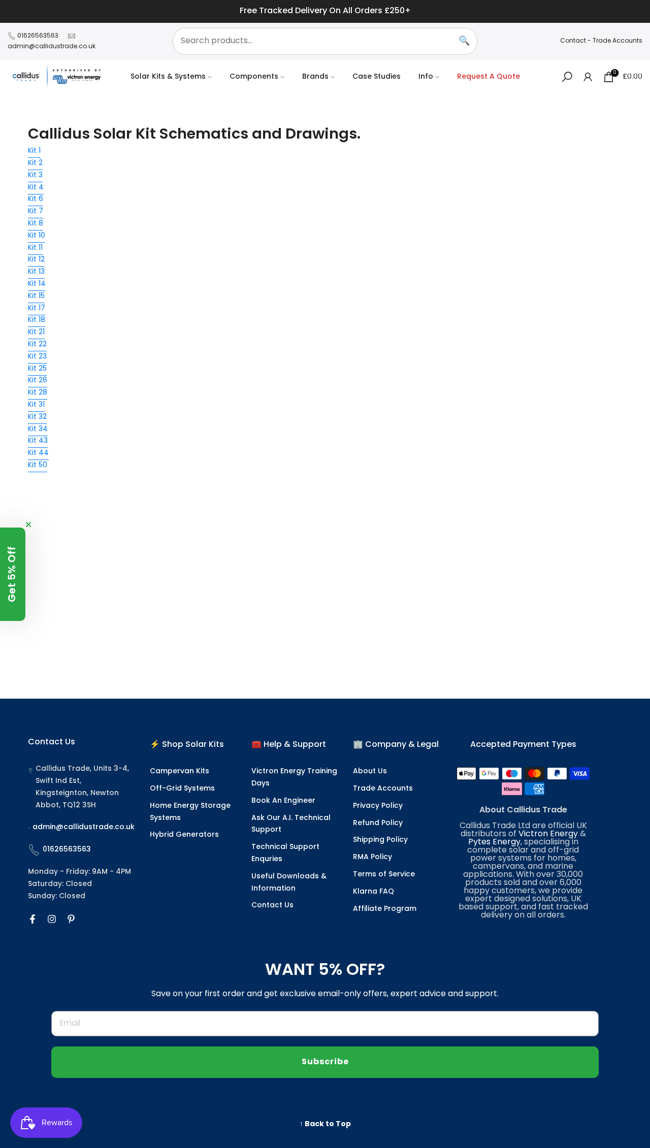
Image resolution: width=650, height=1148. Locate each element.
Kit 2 (35, 163)
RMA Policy (372, 857)
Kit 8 (35, 223)
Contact (573, 41)
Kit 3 (35, 175)
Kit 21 (36, 332)
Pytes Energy (494, 842)
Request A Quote (488, 77)
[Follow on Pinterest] (71, 919)
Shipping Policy (380, 840)
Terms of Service (384, 874)
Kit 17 (36, 308)
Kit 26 (37, 380)
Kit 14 (37, 284)
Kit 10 (36, 236)
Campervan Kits (179, 771)
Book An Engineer (283, 801)
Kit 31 (36, 405)
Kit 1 (34, 151)
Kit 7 (35, 211)
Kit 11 (35, 248)
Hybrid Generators (184, 835)
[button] (12, 574)
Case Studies (376, 77)
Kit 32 (37, 417)
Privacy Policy (378, 806)
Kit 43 (38, 441)
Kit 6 (35, 199)
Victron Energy (548, 834)
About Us (370, 771)
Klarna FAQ (373, 892)
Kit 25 (37, 369)
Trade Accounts (617, 41)
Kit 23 (37, 357)
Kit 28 (37, 393)
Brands (315, 77)
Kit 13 (36, 272)
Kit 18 (36, 320)
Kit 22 (37, 344)
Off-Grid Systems (182, 789)
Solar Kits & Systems (168, 77)
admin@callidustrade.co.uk (51, 47)
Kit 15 (36, 296)
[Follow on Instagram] (51, 919)
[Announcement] (325, 11)
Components (254, 77)
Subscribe (325, 1062)
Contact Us (272, 905)
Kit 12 (36, 260)
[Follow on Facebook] (32, 919)
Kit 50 (37, 465)
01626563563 (37, 36)
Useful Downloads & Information (289, 883)
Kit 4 (36, 187)
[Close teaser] (28, 524)
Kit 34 (38, 429)
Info (425, 77)
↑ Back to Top (325, 1124)
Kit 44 (38, 453)
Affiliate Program (384, 909)
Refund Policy (378, 823)
